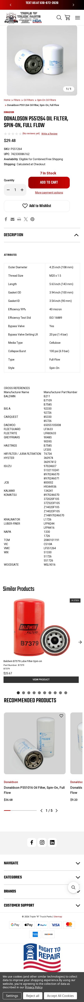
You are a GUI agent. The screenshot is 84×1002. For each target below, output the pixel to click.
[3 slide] (28, 692)
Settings (12, 996)
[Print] (19, 219)
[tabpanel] (35, 758)
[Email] (12, 219)
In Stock (48, 173)
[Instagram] (42, 842)
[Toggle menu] (77, 17)
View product (41, 679)
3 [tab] (20, 810)
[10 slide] (65, 692)
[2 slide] (23, 692)
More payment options (49, 192)
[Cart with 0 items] (67, 17)
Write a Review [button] (49, 133)
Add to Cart (35, 769)
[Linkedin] (52, 842)
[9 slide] (60, 692)
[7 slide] (49, 692)
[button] (42, 958)
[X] (26, 219)
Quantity (9, 180)
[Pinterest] (32, 219)
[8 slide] (55, 692)
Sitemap (58, 916)
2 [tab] (14, 810)
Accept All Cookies (60, 996)
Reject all (32, 996)
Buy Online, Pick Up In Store (42, 3)
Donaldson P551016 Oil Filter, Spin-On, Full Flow (34, 790)
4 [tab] (27, 810)
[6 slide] (44, 692)
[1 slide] (18, 692)
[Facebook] (6, 219)
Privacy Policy (33, 987)
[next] (80, 642)
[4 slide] (34, 692)
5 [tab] (33, 810)
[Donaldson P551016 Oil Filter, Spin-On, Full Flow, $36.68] (35, 743)
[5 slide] (39, 692)
